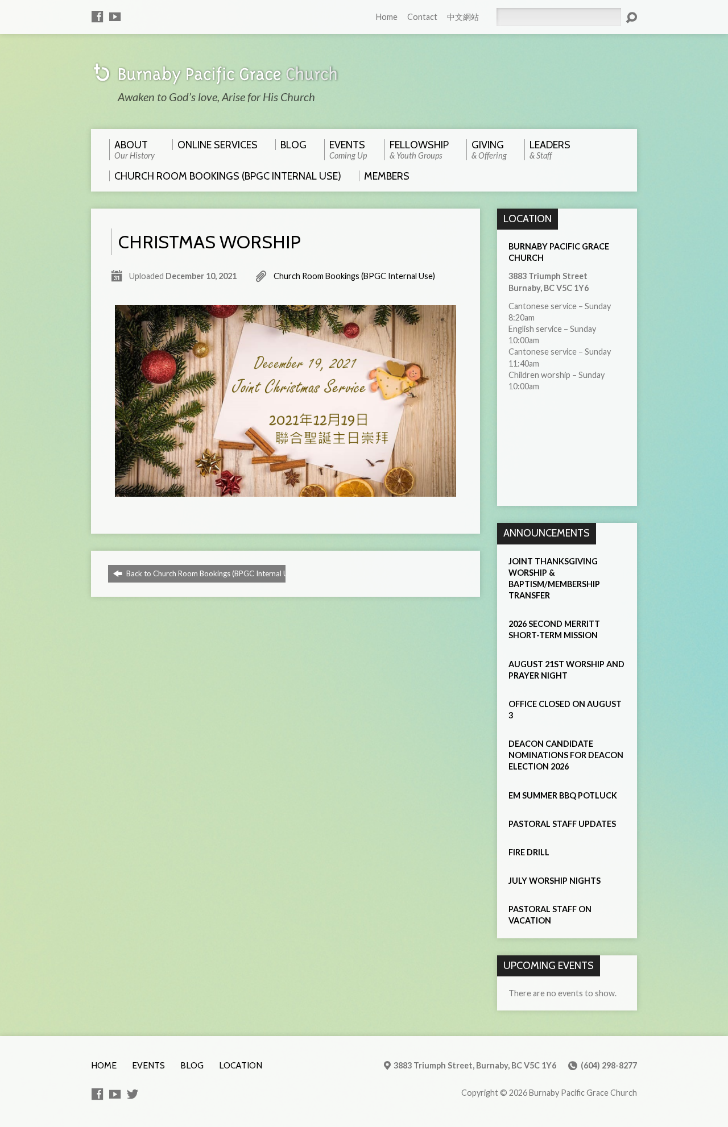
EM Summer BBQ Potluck (562, 795)
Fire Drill (528, 852)
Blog (192, 1065)
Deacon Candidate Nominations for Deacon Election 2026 (565, 755)
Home (387, 17)
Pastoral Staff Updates (562, 824)
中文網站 (463, 17)
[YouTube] (115, 16)
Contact (422, 17)
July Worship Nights (554, 880)
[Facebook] (97, 16)
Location (240, 1065)
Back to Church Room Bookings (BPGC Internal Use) (211, 573)
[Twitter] (132, 1094)
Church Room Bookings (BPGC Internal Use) (354, 276)
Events (148, 1065)
